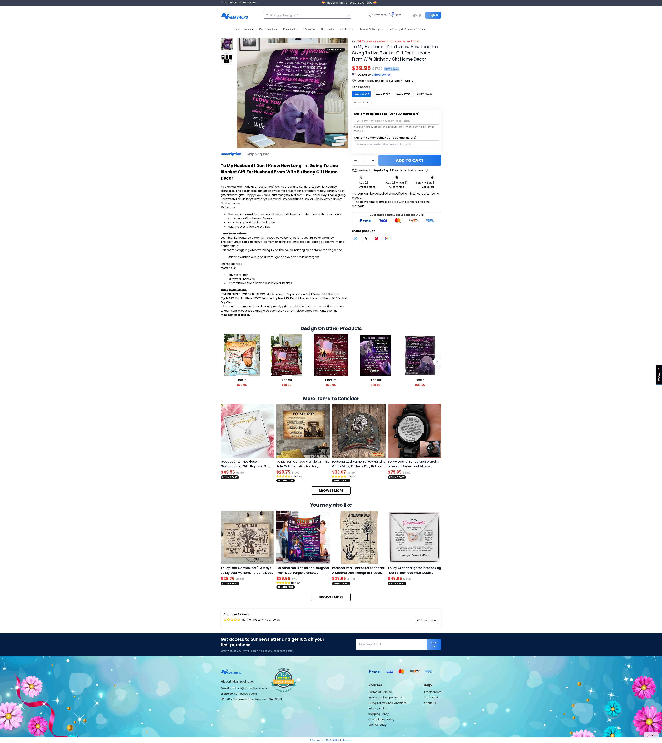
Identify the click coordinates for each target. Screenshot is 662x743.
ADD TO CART (410, 160)
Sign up (434, 644)
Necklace (346, 29)
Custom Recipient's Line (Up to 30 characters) (387, 114)
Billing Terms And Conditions (387, 703)
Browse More (331, 490)
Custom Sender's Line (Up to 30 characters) (385, 138)
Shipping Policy (378, 714)
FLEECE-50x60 (382, 93)
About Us (430, 703)
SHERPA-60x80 (361, 102)
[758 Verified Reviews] (283, 694)
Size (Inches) (361, 87)
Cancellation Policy (381, 719)
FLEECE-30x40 (361, 93)
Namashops (319, 740)
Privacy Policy (377, 708)
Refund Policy (377, 725)
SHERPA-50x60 (424, 93)
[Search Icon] (347, 15)
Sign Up (416, 15)
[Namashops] (234, 15)
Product (289, 29)
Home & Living (369, 29)
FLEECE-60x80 (403, 93)
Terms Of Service (380, 692)
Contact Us (431, 697)
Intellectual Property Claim (386, 697)
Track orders (432, 692)
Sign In (433, 15)
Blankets (327, 29)
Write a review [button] (427, 620)
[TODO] (355, 238)
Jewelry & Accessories (406, 29)
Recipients (267, 29)
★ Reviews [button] (659, 375)
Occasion (243, 29)
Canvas (309, 29)
